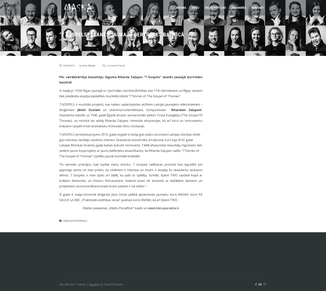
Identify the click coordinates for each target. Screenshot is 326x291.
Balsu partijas (215, 7)
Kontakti (258, 7)
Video (195, 7)
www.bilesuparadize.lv (163, 208)
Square (94, 284)
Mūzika (181, 7)
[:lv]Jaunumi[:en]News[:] (75, 220)
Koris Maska (88, 65)
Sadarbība (239, 7)
